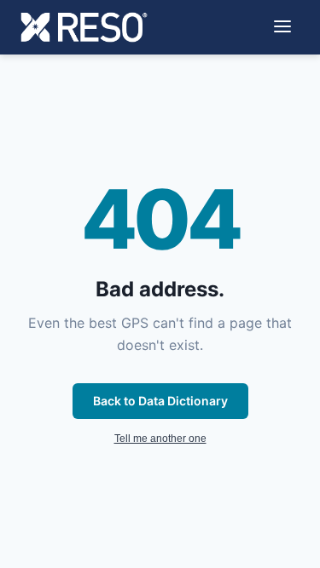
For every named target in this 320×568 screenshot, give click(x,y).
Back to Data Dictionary (160, 400)
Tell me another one (160, 439)
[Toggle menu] (282, 27)
